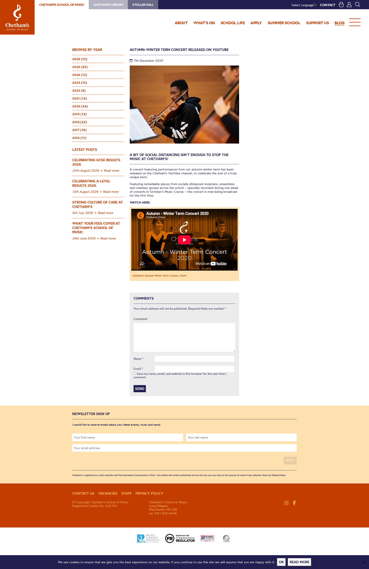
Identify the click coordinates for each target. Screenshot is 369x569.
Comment (140, 319)
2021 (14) (79, 98)
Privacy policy (149, 493)
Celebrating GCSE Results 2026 (96, 162)
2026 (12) (79, 59)
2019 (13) (79, 114)
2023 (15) (79, 83)
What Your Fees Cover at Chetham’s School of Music (96, 227)
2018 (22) (79, 122)
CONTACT (327, 5)
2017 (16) (79, 130)
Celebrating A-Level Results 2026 (91, 183)
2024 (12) (79, 75)
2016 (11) (79, 138)
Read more (111, 170)
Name (138, 359)
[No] (364, 562)
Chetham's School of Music (17, 17)
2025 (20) (80, 67)
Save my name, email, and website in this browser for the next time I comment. (180, 375)
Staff (126, 493)
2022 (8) (79, 90)
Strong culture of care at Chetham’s (97, 204)
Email (138, 368)
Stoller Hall (143, 4)
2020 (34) (80, 106)
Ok (281, 562)
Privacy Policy (278, 475)
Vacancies (107, 493)
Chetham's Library (108, 4)
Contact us (83, 493)
